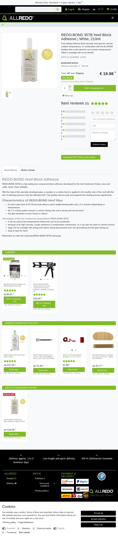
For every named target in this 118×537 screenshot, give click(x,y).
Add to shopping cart (93, 88)
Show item (13, 369)
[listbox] (14, 269)
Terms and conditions (44, 484)
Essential (11, 528)
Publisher (39, 478)
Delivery (10, 483)
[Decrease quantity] (70, 89)
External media (44, 528)
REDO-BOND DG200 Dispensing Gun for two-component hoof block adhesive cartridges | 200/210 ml (43, 287)
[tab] (10, 170)
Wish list (68, 95)
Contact (10, 478)
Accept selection (98, 519)
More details (24, 532)
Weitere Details (28, 170)
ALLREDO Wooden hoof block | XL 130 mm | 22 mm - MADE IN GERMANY (102, 356)
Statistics (26, 528)
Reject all (98, 525)
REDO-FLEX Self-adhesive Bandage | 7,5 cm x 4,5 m (72, 356)
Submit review (99, 144)
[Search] (57, 9)
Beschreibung (10, 170)
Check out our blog (6, 7)
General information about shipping (77, 81)
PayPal (61, 528)
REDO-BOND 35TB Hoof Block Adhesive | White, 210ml (14, 420)
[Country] (94, 9)
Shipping (79, 73)
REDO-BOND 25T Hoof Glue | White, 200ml (14, 356)
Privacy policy (41, 491)
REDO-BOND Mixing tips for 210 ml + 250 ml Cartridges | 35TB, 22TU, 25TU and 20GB (43, 356)
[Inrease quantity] (70, 86)
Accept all (98, 513)
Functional (11, 532)
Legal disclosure (26, 522)
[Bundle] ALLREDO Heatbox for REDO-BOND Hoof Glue (15, 285)
